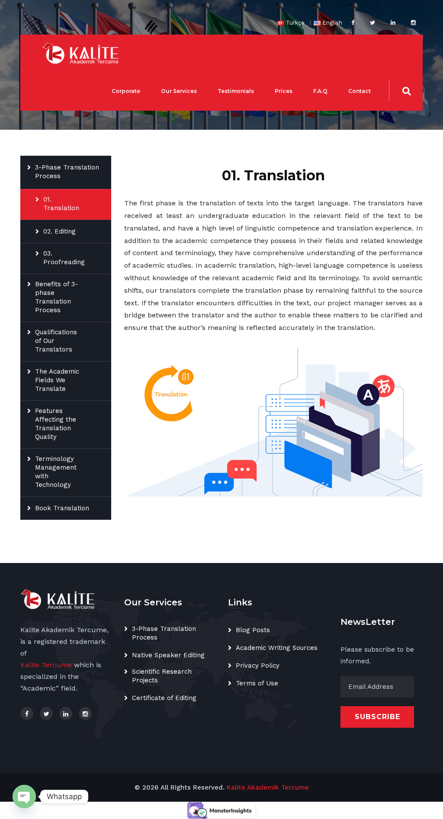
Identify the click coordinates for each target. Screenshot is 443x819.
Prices (283, 91)
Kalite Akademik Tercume (268, 787)
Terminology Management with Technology (56, 472)
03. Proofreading (64, 258)
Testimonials (236, 91)
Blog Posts (253, 630)
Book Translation (62, 508)
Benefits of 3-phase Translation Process (56, 297)
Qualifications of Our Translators (56, 340)
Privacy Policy (257, 665)
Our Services (179, 91)
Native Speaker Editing (168, 655)
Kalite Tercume (46, 665)
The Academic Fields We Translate (57, 380)
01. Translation (61, 203)
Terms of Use (257, 683)
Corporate (126, 91)
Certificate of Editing (164, 698)
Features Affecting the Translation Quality (55, 424)
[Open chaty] (24, 796)
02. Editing (59, 231)
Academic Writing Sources (277, 648)
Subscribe (377, 717)
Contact (359, 91)
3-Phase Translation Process (67, 171)
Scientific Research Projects (162, 676)
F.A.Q (320, 91)
